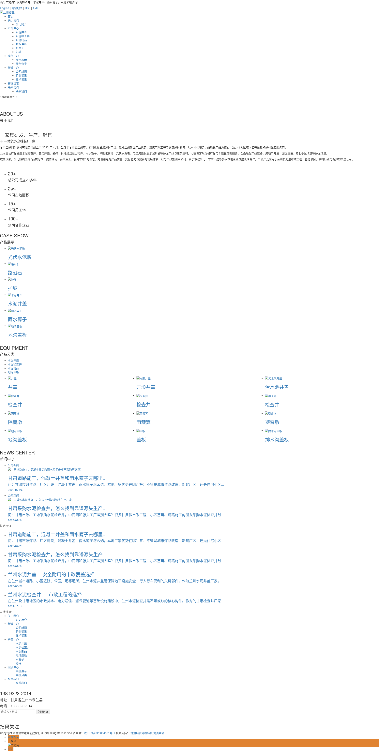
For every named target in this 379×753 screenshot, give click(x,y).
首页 (10, 16)
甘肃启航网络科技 (141, 733)
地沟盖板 (21, 44)
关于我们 (13, 20)
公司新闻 (21, 71)
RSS (27, 8)
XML (35, 8)
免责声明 (158, 733)
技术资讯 (21, 79)
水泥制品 (21, 40)
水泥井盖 (21, 32)
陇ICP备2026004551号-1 (99, 733)
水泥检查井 (23, 36)
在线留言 (13, 83)
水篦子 (20, 48)
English (4, 8)
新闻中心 (13, 67)
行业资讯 (21, 75)
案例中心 (13, 56)
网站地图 (17, 8)
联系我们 (13, 87)
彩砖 (18, 52)
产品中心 (13, 28)
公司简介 (21, 24)
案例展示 (21, 60)
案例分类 (21, 64)
